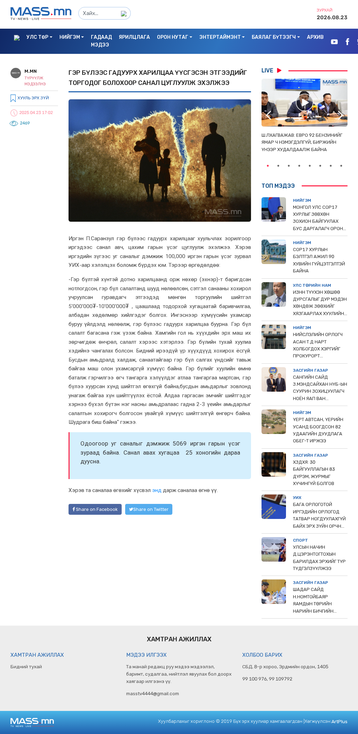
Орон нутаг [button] (172, 37)
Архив (315, 37)
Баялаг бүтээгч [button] (274, 37)
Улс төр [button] (37, 37)
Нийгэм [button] (69, 37)
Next (340, 115)
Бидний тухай (26, 666)
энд (157, 490)
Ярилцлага (134, 37)
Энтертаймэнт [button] (220, 37)
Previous (268, 115)
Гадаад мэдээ (101, 41)
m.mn (30, 71)
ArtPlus (339, 721)
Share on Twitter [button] (151, 509)
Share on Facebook (96, 509)
